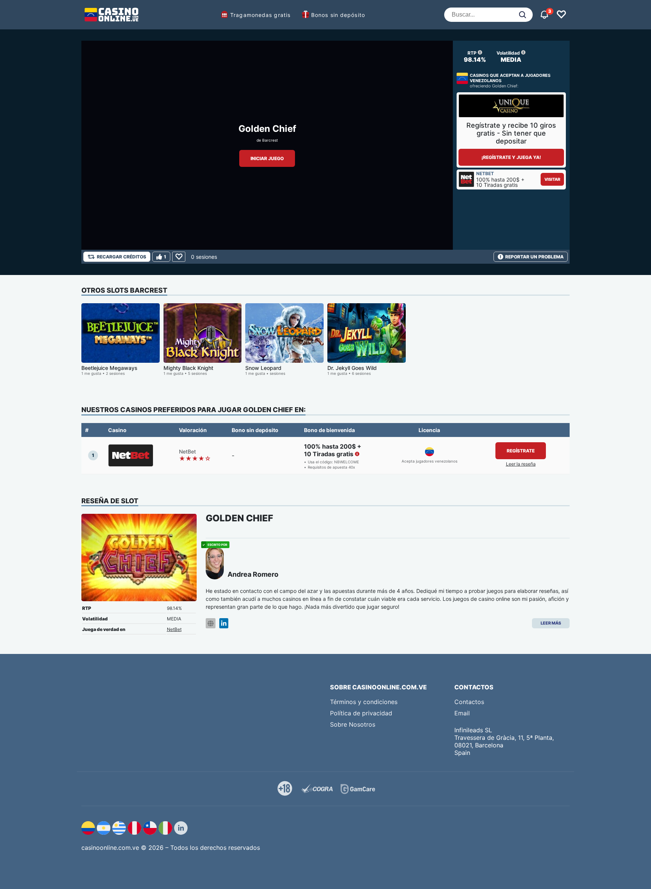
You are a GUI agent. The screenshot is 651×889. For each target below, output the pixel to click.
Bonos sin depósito (338, 15)
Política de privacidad (361, 713)
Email (462, 713)
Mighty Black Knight (188, 368)
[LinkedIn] (223, 623)
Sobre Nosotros (352, 724)
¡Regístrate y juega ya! (511, 157)
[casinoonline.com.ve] (111, 15)
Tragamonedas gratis (260, 15)
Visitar (552, 179)
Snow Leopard (263, 368)
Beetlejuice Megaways (109, 368)
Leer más (551, 623)
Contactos (469, 702)
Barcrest (270, 140)
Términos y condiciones (363, 702)
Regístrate (521, 451)
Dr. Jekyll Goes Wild (352, 368)
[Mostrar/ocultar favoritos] (561, 14)
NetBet (174, 629)
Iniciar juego (267, 158)
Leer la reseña (521, 464)
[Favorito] (178, 257)
